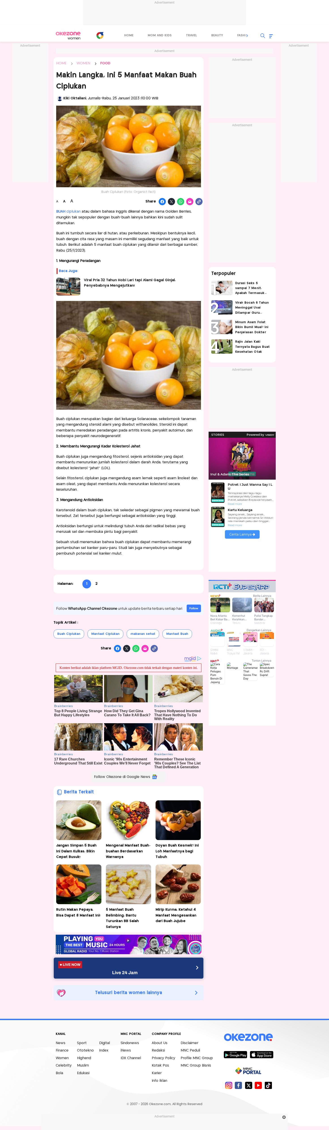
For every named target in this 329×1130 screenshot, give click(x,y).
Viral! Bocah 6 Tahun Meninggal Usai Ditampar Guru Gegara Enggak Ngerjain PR (252, 308)
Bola (59, 1073)
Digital (104, 1043)
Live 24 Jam (125, 972)
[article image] (222, 288)
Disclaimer (189, 1043)
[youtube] (258, 1085)
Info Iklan (159, 1080)
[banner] (128, 953)
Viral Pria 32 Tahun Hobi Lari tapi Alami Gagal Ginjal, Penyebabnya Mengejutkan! (130, 283)
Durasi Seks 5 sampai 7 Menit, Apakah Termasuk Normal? (250, 289)
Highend (84, 1058)
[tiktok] (268, 1085)
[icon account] (59, 98)
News (60, 1043)
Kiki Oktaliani (74, 98)
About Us (159, 1043)
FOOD (105, 63)
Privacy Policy (163, 1058)
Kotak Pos (160, 1065)
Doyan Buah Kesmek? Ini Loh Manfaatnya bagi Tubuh (177, 851)
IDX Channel (131, 1058)
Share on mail (190, 202)
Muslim (83, 1065)
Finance (62, 1050)
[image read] (68, 287)
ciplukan (68, 211)
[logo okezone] (248, 1037)
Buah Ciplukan (68, 634)
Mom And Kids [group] (160, 35)
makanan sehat (142, 634)
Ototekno (85, 1050)
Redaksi (158, 1050)
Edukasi (83, 1073)
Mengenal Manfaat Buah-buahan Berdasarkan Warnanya (128, 851)
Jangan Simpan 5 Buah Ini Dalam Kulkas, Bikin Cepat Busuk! (76, 851)
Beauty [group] (217, 35)
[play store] (235, 1054)
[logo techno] (68, 35)
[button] (247, 35)
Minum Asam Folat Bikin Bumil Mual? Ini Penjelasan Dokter (252, 327)
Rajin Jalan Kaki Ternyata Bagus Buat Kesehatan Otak (252, 346)
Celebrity (64, 1065)
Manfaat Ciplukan (105, 634)
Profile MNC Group (197, 1058)
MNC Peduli (190, 1050)
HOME (61, 63)
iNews (126, 1050)
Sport (82, 1043)
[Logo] (99, 35)
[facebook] (238, 1085)
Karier (157, 1073)
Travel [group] (191, 35)
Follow (193, 608)
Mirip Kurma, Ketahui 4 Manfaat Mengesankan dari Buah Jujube (176, 915)
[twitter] (248, 1085)
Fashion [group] (244, 35)
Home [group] (128, 35)
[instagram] (228, 1085)
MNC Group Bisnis (196, 1065)
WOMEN (83, 63)
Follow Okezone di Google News (122, 777)
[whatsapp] (180, 202)
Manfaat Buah (177, 634)
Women (62, 1058)
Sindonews (130, 1043)
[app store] (261, 1054)
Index (103, 1050)
